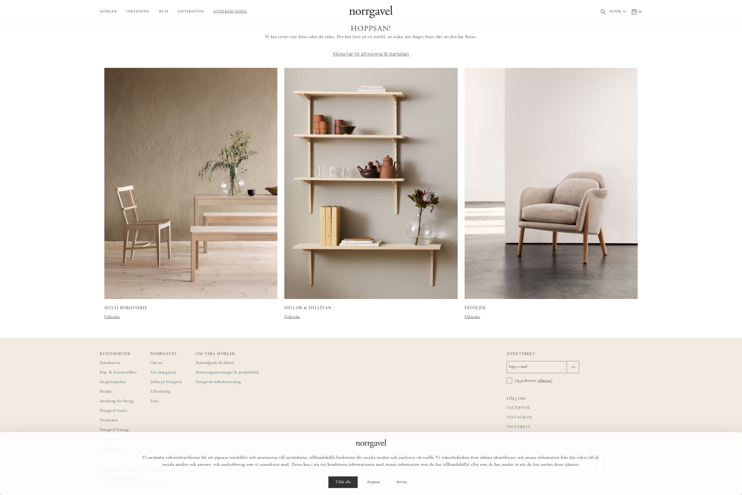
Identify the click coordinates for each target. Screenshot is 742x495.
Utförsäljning (230, 11)
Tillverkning (160, 392)
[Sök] (603, 12)
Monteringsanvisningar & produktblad (227, 373)
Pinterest (519, 427)
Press (154, 401)
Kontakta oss (110, 363)
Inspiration (191, 11)
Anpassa (373, 482)
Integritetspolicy (113, 382)
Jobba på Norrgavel (166, 382)
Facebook (518, 408)
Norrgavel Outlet (113, 411)
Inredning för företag (117, 401)
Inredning (138, 11)
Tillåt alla (343, 482)
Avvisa (401, 482)
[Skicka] (573, 367)
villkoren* (544, 380)
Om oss (156, 363)
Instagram (519, 418)
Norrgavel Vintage (114, 430)
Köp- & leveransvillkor (118, 373)
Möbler (108, 11)
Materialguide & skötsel (215, 363)
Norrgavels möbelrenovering (218, 382)
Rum (164, 11)
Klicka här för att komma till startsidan (371, 54)
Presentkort (109, 421)
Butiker (106, 392)
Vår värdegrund (163, 373)
